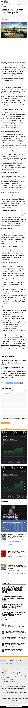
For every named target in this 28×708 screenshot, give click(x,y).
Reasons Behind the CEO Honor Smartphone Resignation (14, 649)
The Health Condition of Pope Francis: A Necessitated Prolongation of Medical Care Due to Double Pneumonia (13, 372)
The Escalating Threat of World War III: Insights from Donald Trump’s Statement (13, 376)
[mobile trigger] (2, 1)
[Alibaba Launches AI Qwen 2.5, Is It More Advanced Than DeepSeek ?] (3, 553)
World (4, 6)
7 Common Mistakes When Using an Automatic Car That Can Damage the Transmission (16, 536)
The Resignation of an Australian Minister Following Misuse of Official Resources (14, 614)
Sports (4, 527)
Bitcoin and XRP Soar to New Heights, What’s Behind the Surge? (15, 643)
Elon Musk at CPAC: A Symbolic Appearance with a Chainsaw (12, 364)
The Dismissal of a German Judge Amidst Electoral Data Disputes (12, 368)
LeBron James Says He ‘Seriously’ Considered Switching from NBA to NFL (14, 523)
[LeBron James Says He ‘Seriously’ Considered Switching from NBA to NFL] (14, 512)
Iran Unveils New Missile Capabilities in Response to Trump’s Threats (16, 637)
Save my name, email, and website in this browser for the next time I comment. (14, 419)
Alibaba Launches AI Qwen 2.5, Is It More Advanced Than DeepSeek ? (16, 552)
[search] (18, 1)
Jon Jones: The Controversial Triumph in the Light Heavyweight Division (13, 598)
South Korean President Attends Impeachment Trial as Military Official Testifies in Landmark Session (13, 589)
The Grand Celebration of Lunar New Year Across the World (14, 631)
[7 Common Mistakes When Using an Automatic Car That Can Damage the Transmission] (3, 537)
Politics (4, 593)
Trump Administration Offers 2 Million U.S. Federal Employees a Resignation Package (13, 606)
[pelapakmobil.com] (6, 1)
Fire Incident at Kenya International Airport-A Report (14, 360)
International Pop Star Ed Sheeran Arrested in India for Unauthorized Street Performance (17, 566)
